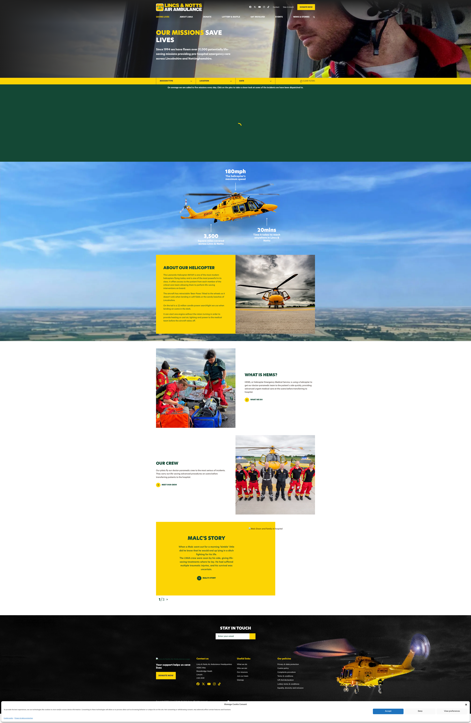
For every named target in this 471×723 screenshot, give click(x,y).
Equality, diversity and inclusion (290, 688)
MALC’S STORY (209, 578)
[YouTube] (259, 7)
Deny (420, 711)
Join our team (242, 676)
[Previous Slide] (156, 599)
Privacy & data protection (23, 718)
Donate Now (306, 7)
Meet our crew (169, 485)
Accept (388, 711)
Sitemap (240, 680)
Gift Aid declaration (285, 680)
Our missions (242, 672)
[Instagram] (264, 7)
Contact (276, 7)
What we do (256, 400)
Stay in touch (288, 7)
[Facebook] (250, 7)
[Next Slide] (167, 599)
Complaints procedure (286, 672)
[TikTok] (268, 7)
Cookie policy (8, 718)
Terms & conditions (285, 676)
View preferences (452, 711)
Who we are (242, 668)
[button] (466, 704)
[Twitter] (255, 7)
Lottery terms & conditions (288, 684)
